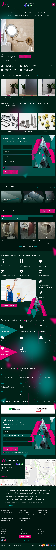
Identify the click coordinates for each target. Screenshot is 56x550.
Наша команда (4, 531)
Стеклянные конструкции (7, 523)
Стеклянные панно (23, 520)
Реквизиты (4, 476)
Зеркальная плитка (42, 512)
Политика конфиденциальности (8, 547)
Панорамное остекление (7, 518)
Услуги (21, 529)
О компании (4, 527)
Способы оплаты (42, 531)
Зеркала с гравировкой (24, 512)
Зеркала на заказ (23, 510)
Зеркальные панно (42, 515)
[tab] (18, 216)
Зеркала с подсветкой (24, 515)
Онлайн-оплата (23, 533)
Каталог (21, 527)
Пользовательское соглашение (48, 547)
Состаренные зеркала (6, 520)
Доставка (40, 533)
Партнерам (3, 529)
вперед (49, 75)
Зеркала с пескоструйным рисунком (27, 514)
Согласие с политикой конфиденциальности (17, 168)
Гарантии (40, 529)
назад (43, 75)
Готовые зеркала (5, 510)
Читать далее (9, 505)
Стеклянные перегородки (25, 522)
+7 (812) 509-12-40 (29, 3)
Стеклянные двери (5, 522)
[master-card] (43, 545)
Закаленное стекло (5, 514)
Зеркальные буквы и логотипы (45, 514)
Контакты (3, 533)
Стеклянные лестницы (24, 518)
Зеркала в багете (5, 515)
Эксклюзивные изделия (25, 523)
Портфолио (22, 531)
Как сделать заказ (42, 527)
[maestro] (48, 545)
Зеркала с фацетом (42, 510)
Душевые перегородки (6, 512)
